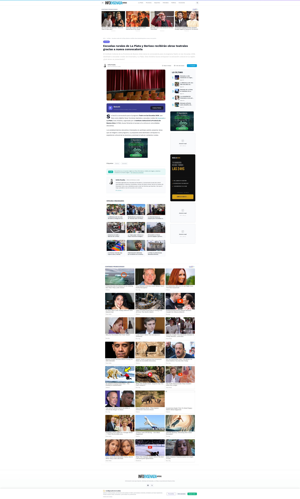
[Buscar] (197, 2)
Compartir (192, 65)
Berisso (117, 163)
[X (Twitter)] (152, 485)
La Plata (140, 2)
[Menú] (102, 2)
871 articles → (119, 190)
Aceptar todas (192, 493)
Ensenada (161, 118)
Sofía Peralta (120, 180)
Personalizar (171, 493)
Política (173, 2)
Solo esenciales (181, 493)
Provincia (148, 2)
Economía (182, 2)
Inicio (104, 38)
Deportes (157, 2)
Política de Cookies (107, 496)
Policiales (166, 2)
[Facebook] (148, 485)
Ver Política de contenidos (137, 172)
